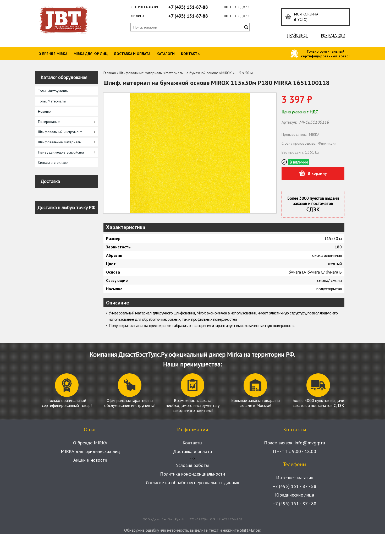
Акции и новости (90, 460)
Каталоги (166, 53)
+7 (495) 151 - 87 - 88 (294, 486)
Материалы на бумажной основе (192, 72)
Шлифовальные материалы (140, 72)
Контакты (191, 53)
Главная (109, 72)
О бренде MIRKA (52, 53)
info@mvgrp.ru (310, 443)
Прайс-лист (297, 35)
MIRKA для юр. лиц (91, 53)
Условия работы (192, 465)
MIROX (226, 72)
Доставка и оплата (132, 53)
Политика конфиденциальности (192, 474)
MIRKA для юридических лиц (90, 451)
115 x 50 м (244, 72)
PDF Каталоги (333, 35)
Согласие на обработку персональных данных (192, 482)
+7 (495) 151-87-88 (188, 7)
